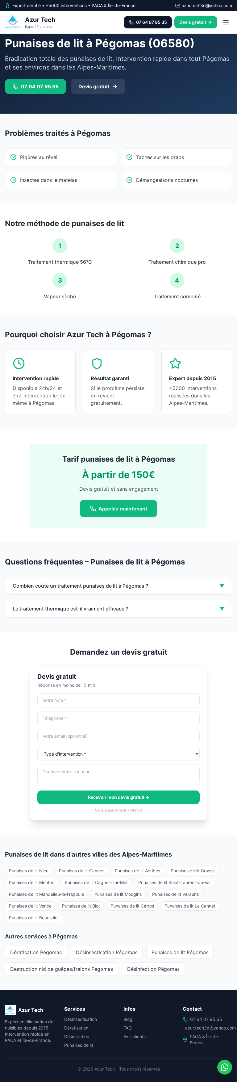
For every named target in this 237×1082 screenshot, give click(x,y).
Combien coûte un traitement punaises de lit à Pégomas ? (118, 586)
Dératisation (76, 1027)
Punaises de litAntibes (137, 870)
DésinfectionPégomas (153, 969)
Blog (127, 1019)
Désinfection (76, 1036)
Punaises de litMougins (118, 894)
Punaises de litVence (30, 905)
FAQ (127, 1027)
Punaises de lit (78, 1045)
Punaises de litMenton (31, 882)
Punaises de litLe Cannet (189, 905)
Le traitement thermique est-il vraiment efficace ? (118, 609)
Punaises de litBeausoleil (34, 917)
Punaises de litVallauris (175, 894)
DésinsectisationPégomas (106, 952)
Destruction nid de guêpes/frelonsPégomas (61, 969)
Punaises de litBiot (81, 905)
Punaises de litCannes (81, 870)
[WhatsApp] (224, 1067)
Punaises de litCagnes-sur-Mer (96, 882)
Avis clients (134, 1036)
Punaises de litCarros (132, 905)
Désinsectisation (80, 1019)
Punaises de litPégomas (180, 952)
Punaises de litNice (28, 870)
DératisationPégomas (36, 952)
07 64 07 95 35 (206, 1019)
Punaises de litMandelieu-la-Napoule (46, 894)
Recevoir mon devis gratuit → (118, 797)
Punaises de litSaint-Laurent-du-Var (174, 882)
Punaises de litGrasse (193, 870)
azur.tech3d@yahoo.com (210, 1027)
